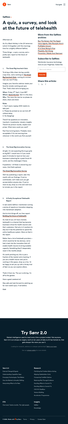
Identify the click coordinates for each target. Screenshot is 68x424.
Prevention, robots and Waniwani (50, 53)
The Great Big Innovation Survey (15, 171)
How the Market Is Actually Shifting (13, 380)
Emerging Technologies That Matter (13, 377)
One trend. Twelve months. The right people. (16, 405)
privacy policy (31, 350)
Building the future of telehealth (14, 216)
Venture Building (39, 392)
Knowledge (37, 408)
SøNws (36, 405)
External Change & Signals (10, 371)
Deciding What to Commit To (43, 383)
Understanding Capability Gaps (12, 374)
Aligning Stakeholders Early (42, 374)
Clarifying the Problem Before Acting (45, 371)
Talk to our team (51, 346)
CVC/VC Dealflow (39, 389)
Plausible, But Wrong (45, 51)
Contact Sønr (42, 419)
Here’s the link (13, 95)
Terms (25, 419)
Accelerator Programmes (41, 395)
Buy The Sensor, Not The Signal (49, 41)
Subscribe (42, 75)
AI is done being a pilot (46, 48)
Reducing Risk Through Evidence (44, 380)
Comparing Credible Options (43, 377)
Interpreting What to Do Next (11, 383)
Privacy (32, 419)
